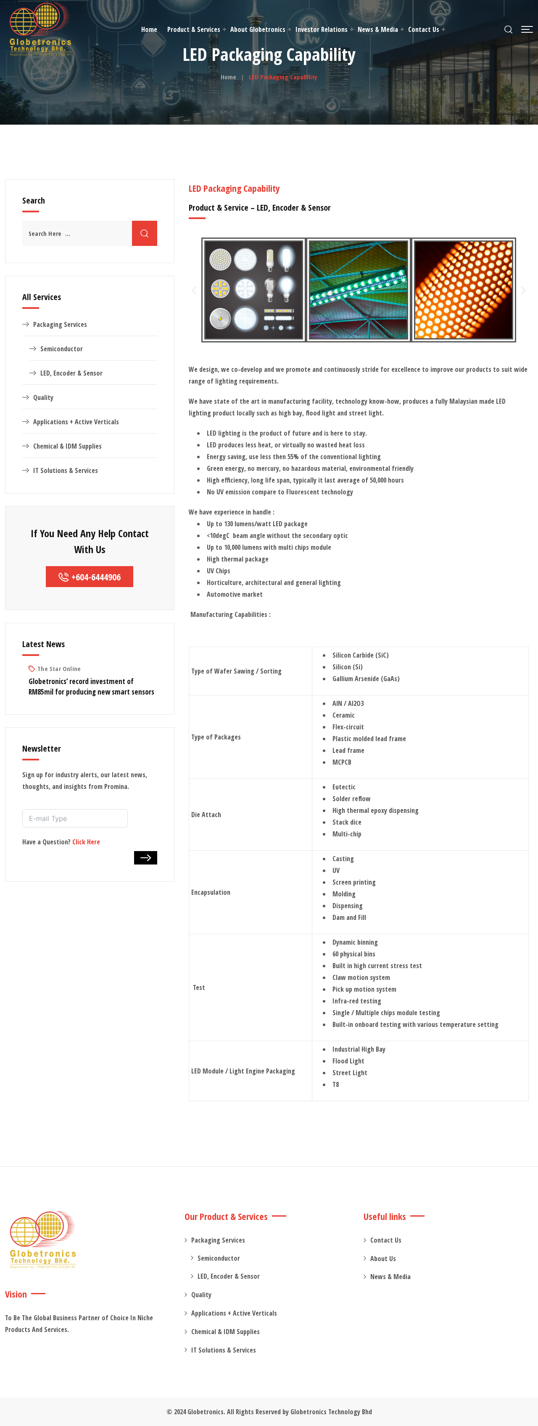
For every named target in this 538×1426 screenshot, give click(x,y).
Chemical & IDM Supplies (67, 446)
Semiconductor (61, 348)
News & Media (378, 29)
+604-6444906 (96, 576)
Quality (43, 397)
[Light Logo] (40, 29)
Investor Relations (321, 29)
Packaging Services (60, 324)
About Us (383, 1258)
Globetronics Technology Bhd (331, 1411)
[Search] (508, 29)
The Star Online (59, 668)
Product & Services (193, 29)
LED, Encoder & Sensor (71, 373)
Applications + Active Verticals (76, 421)
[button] (527, 29)
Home (149, 29)
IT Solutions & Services (65, 470)
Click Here (86, 841)
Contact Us (423, 29)
